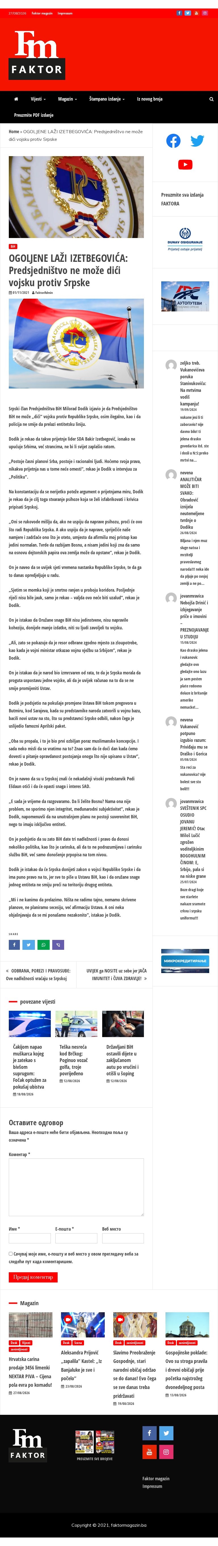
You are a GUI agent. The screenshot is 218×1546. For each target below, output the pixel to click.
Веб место (111, 1229)
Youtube (196, 13)
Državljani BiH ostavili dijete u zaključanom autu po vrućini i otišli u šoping (122, 1060)
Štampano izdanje (105, 99)
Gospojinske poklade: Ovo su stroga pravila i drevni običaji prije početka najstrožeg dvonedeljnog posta (186, 1369)
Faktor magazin (42, 13)
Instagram (205, 13)
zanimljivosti (19, 1349)
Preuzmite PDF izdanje (33, 115)
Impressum (65, 13)
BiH (13, 246)
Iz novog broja (149, 99)
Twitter (188, 13)
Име (14, 1229)
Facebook (179, 13)
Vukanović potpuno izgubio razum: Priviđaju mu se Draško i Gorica (193, 740)
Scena (78, 1342)
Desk (14, 1342)
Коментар (19, 1154)
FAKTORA (170, 203)
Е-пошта (64, 1229)
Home (14, 131)
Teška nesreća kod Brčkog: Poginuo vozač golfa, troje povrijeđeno (74, 1060)
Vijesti (36, 99)
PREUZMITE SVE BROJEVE (95, 1458)
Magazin (65, 99)
